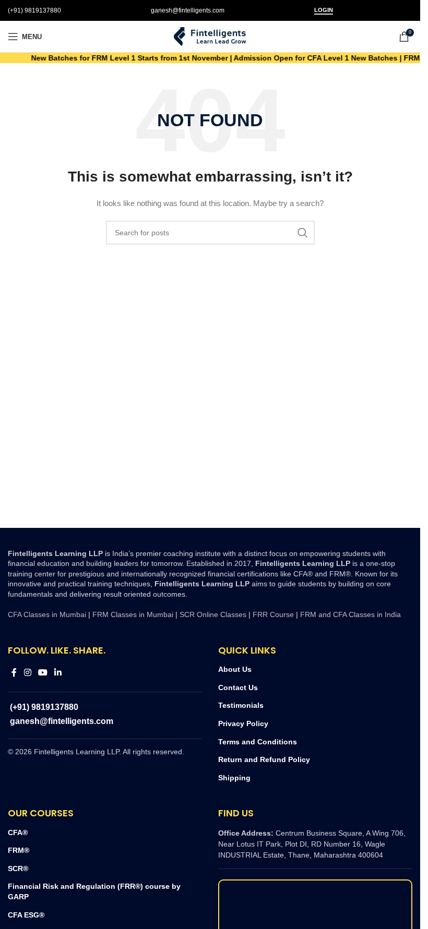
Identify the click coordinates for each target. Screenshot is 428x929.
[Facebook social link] (14, 673)
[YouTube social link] (42, 673)
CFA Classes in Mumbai (47, 614)
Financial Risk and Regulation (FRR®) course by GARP (94, 891)
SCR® (18, 868)
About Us (235, 669)
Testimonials (241, 705)
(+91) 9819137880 (34, 10)
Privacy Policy (243, 723)
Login (323, 10)
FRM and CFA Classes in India (349, 614)
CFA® (18, 832)
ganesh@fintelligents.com (187, 10)
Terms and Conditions (257, 742)
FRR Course (273, 614)
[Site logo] (210, 36)
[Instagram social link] (27, 673)
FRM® (18, 850)
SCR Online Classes (213, 614)
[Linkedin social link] (58, 673)
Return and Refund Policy (264, 759)
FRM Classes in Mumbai (132, 614)
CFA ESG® (26, 915)
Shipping (234, 778)
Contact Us (238, 687)
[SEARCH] (303, 233)
